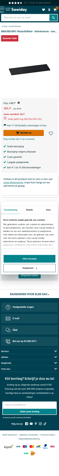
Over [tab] (48, 210)
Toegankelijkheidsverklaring (29, 439)
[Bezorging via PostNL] (33, 453)
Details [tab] (29, 210)
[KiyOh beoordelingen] (8, 446)
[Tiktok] (45, 423)
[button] (51, 133)
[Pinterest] (36, 423)
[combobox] (26, 17)
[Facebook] (26, 423)
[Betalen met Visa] (18, 447)
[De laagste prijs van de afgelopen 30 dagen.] (18, 102)
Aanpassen (28, 268)
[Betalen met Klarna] (52, 447)
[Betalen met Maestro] (25, 447)
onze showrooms (13, 182)
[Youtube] (31, 423)
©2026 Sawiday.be (9, 435)
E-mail (16, 318)
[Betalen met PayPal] (45, 446)
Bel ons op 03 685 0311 (25, 341)
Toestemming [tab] (10, 210)
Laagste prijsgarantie (18, 162)
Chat (15, 330)
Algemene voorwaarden (28, 435)
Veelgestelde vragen (23, 307)
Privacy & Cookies (47, 435)
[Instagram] (40, 423)
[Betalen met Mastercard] (32, 447)
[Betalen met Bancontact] (38, 447)
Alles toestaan (29, 258)
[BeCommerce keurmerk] (26, 453)
